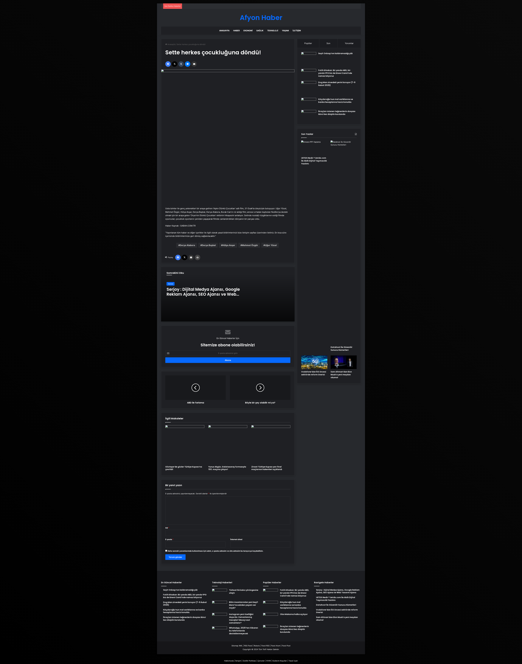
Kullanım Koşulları (280, 661)
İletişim (297, 30)
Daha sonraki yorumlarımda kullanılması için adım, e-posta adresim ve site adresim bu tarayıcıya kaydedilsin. (215, 551)
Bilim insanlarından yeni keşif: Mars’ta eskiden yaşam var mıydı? (243, 605)
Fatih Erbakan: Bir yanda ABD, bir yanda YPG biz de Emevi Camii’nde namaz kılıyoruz (335, 73)
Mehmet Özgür (250, 245)
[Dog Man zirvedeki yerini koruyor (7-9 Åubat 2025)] (308, 88)
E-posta (169, 539)
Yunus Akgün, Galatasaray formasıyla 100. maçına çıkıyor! (227, 468)
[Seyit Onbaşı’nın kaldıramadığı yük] (308, 59)
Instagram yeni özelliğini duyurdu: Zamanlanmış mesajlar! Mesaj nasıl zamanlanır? (241, 618)
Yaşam (285, 30)
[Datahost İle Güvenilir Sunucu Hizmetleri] (344, 242)
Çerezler (261, 661)
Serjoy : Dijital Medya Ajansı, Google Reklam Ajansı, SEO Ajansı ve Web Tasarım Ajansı (203, 294)
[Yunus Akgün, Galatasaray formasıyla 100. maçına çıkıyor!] (227, 444)
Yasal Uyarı (293, 661)
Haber (236, 30)
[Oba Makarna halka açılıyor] (270, 618)
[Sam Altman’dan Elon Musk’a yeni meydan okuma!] (344, 362)
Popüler (308, 43)
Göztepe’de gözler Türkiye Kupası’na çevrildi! (183, 468)
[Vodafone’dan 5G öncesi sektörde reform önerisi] (314, 362)
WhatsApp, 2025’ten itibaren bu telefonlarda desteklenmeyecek (243, 630)
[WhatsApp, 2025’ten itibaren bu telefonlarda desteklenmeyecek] (219, 631)
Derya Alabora (187, 245)
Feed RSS (265, 646)
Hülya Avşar (228, 245)
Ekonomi (248, 30)
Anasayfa (224, 30)
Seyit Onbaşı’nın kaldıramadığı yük (335, 53)
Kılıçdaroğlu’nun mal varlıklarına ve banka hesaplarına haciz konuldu (335, 100)
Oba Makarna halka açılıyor (294, 614)
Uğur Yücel (271, 245)
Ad (167, 528)
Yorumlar (349, 43)
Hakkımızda (229, 661)
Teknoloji (272, 30)
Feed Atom (275, 646)
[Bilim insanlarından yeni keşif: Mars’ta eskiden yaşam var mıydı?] (219, 606)
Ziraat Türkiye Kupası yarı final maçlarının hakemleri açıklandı (266, 468)
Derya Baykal (209, 245)
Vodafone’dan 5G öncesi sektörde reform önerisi (313, 373)
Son (328, 43)
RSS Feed (248, 646)
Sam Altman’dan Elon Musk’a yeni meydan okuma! (341, 374)
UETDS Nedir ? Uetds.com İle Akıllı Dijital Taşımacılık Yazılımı (314, 161)
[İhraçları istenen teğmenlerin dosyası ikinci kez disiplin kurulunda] (308, 115)
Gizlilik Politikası (249, 661)
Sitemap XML (237, 646)
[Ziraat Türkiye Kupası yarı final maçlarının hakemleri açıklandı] (270, 444)
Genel (170, 284)
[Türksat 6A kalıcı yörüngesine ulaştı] (219, 594)
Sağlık (259, 30)
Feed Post (286, 646)
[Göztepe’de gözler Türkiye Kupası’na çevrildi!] (184, 444)
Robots (257, 646)
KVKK (268, 661)
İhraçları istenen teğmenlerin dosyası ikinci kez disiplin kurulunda (336, 113)
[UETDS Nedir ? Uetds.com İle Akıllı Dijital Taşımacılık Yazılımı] (314, 148)
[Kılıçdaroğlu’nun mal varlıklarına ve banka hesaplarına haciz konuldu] (308, 103)
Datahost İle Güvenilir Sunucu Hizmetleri (341, 348)
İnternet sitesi (236, 539)
